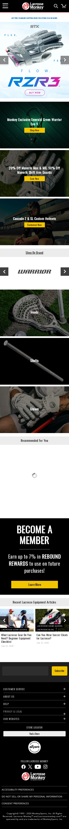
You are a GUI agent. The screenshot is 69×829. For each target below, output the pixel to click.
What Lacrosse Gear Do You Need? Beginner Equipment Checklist (16, 638)
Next (65, 60)
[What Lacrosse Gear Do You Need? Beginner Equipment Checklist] (17, 620)
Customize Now (34, 225)
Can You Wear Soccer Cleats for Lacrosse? (52, 636)
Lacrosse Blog (45, 630)
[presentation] (4, 620)
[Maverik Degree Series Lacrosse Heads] (34, 60)
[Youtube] (38, 767)
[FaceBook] (23, 767)
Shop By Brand (34, 252)
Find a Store (34, 733)
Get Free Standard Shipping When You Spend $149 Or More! (34, 18)
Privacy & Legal (12, 711)
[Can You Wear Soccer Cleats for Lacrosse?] (52, 620)
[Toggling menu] (5, 6)
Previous (4, 60)
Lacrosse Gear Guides (14, 630)
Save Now (34, 178)
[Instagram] (45, 767)
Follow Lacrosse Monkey (34, 761)
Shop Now (34, 130)
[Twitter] (30, 767)
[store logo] (33, 6)
